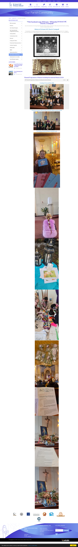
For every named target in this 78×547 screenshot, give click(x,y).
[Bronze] (44, 514)
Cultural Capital (13, 45)
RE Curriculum (13, 23)
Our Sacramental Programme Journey (14, 31)
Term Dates (39, 1)
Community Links (13, 36)
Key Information (37, 6)
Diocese (11, 38)
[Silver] (21, 514)
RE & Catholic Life (56, 6)
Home (10, 18)
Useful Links (42, 534)
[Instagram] (56, 534)
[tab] (46, 80)
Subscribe (66, 530)
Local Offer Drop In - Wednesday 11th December (18, 65)
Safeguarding (44, 6)
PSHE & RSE (12, 47)
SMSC (11, 50)
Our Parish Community (15, 54)
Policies (11, 25)
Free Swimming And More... (18, 72)
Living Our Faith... (13, 40)
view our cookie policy (32, 545)
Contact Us (59, 1)
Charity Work (12, 33)
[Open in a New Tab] (67, 80)
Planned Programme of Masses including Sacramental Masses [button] (38, 80)
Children (67, 6)
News (54, 1)
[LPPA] (28, 514)
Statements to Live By (14, 56)
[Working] (51, 514)
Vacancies (49, 1)
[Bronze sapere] (60, 514)
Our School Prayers (14, 27)
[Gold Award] (15, 514)
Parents (62, 6)
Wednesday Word (13, 52)
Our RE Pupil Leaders (14, 59)
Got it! (73, 545)
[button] (27, 96)
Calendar (44, 1)
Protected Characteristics (15, 43)
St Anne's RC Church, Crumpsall (53, 22)
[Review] (36, 514)
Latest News (12, 62)
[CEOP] (39, 519)
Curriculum (50, 6)
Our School (30, 6)
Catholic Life (14, 18)
